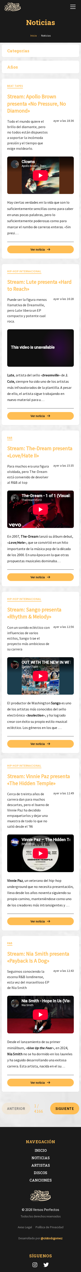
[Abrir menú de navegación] (72, 7)
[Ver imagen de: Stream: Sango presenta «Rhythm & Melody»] (40, 676)
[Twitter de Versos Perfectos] (46, 1264)
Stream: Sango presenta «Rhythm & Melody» (34, 613)
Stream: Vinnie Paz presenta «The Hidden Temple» (38, 780)
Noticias (41, 1157)
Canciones (40, 1180)
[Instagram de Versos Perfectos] (35, 1264)
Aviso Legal (25, 1227)
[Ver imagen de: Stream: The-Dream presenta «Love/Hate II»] (40, 509)
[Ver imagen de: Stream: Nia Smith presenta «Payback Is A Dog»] (40, 1014)
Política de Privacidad (49, 1227)
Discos (40, 1172)
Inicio (41, 1150)
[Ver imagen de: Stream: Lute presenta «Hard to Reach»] (40, 348)
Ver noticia (38, 249)
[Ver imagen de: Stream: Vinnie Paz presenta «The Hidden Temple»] (40, 853)
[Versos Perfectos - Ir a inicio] (13, 7)
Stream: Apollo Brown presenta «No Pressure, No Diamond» (36, 103)
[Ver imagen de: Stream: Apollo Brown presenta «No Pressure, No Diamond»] (40, 175)
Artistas (40, 1165)
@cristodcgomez (52, 1238)
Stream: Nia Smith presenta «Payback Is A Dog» (38, 957)
